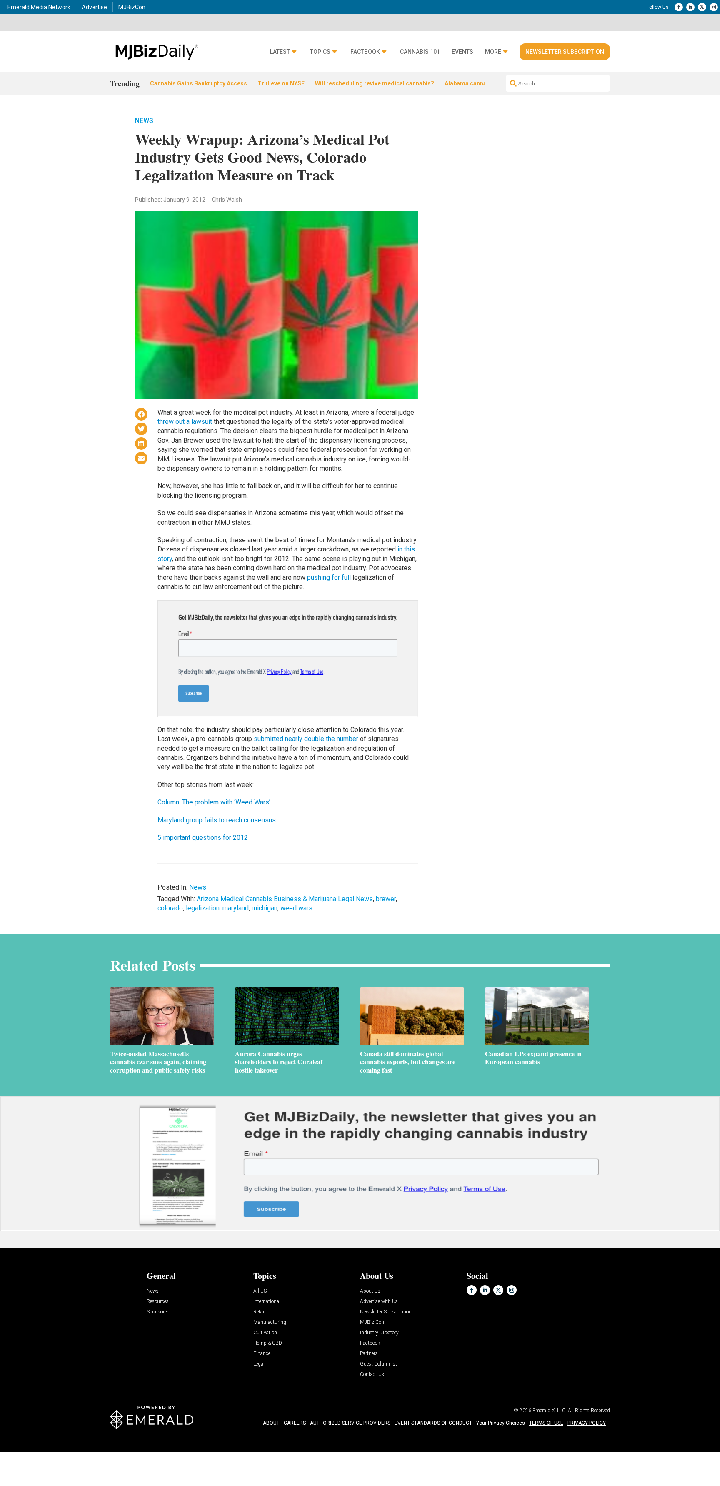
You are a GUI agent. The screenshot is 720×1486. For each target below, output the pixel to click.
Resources (158, 1301)
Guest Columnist (378, 1364)
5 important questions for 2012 (203, 838)
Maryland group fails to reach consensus (217, 820)
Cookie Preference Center (85, 1453)
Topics (320, 52)
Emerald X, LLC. (549, 1410)
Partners (369, 1353)
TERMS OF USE (546, 1423)
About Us (370, 1291)
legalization (203, 908)
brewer (386, 899)
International (266, 1301)
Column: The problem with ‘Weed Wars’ (214, 802)
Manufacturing (269, 1322)
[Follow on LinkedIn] (690, 7)
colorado (170, 908)
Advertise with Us (379, 1301)
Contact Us (372, 1374)
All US (260, 1291)
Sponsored (158, 1312)
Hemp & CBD (267, 1343)
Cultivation (265, 1333)
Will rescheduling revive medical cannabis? (374, 83)
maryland (235, 908)
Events (462, 52)
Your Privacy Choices (500, 1423)
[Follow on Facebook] (679, 7)
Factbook (365, 52)
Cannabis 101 (420, 52)
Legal (259, 1364)
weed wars (296, 908)
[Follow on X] (702, 7)
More (493, 52)
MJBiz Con (372, 1322)
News (144, 121)
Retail (259, 1312)
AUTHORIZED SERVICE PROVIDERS (350, 1423)
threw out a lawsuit (185, 422)
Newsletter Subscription (564, 51)
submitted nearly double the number (306, 739)
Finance (261, 1353)
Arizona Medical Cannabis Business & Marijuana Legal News (285, 899)
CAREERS (295, 1423)
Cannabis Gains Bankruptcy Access (198, 83)
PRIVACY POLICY (587, 1423)
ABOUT (271, 1423)
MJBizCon (131, 7)
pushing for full (329, 577)
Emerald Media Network (39, 7)
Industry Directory (379, 1333)
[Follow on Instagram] (714, 7)
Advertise (94, 7)
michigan (265, 908)
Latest (280, 52)
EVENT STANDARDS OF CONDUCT (433, 1423)
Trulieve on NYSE (281, 83)
